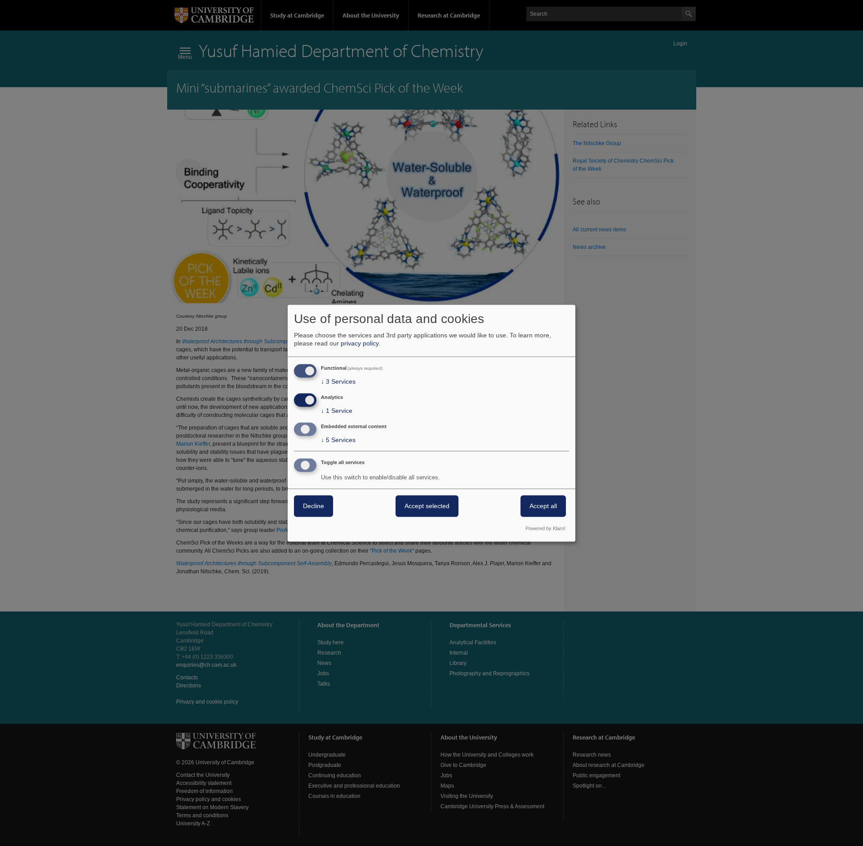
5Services (338, 439)
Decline (313, 505)
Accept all (543, 505)
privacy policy (360, 343)
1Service (336, 411)
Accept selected (427, 505)
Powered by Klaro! (545, 528)
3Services (338, 381)
